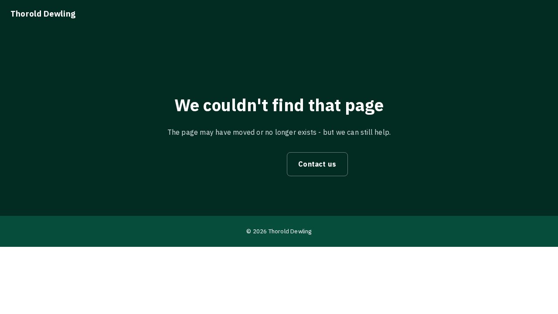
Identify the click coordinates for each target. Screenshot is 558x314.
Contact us (317, 164)
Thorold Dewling (42, 13)
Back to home (245, 163)
